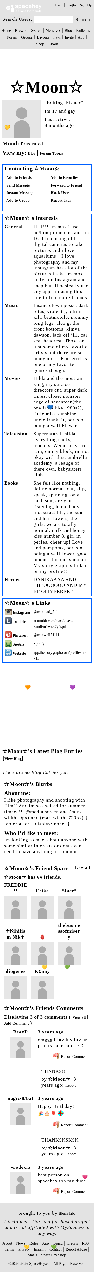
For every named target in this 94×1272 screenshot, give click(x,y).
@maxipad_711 (46, 612)
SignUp (86, 5)
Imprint (39, 1249)
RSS (85, 1243)
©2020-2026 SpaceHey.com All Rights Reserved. (46, 1263)
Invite (69, 37)
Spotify (18, 644)
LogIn (71, 5)
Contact (55, 1249)
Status (32, 1255)
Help (58, 5)
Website (19, 653)
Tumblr (19, 621)
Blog (68, 30)
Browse (21, 30)
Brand (58, 1243)
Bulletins (83, 30)
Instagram (21, 612)
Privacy (24, 1249)
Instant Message (19, 193)
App (81, 37)
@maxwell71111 (46, 635)
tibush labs (67, 1213)
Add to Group (18, 200)
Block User (59, 193)
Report (70, 1085)
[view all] (82, 867)
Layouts (43, 37)
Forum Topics (51, 153)
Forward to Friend (66, 185)
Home (6, 30)
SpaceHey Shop (53, 1255)
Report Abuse (76, 1249)
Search (82, 19)
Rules (33, 1243)
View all (79, 1017)
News (20, 1243)
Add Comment (16, 1023)
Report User (60, 200)
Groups (27, 37)
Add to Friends (19, 177)
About (53, 44)
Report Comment (74, 1056)
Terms (9, 1249)
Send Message (18, 185)
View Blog (12, 759)
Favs (56, 37)
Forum (12, 37)
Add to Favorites (64, 177)
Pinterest (19, 635)
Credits (72, 1243)
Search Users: (17, 19)
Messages (53, 30)
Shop (40, 44)
